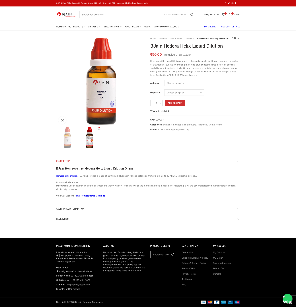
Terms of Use (188, 268)
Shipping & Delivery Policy (195, 257)
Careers (217, 273)
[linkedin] (236, 3)
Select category (173, 14)
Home (153, 38)
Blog (184, 284)
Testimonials (188, 279)
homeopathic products (184, 124)
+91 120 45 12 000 (80, 280)
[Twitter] (229, 3)
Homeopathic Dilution (67, 175)
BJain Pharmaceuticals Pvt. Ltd (173, 129)
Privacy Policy (189, 273)
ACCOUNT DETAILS (230, 26)
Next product (238, 38)
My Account (219, 252)
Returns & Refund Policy (194, 263)
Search (192, 14)
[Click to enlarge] (62, 120)
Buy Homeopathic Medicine (90, 195)
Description (63, 161)
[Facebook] (225, 3)
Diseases (162, 38)
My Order (218, 257)
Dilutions (167, 124)
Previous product (232, 38)
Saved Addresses (222, 263)
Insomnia (190, 38)
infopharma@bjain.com (78, 284)
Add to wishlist (161, 111)
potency (154, 83)
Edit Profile (218, 268)
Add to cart (175, 103)
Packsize (155, 92)
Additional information (70, 209)
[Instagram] (232, 3)
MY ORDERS (210, 26)
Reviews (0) (63, 219)
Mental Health (176, 38)
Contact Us (187, 252)
